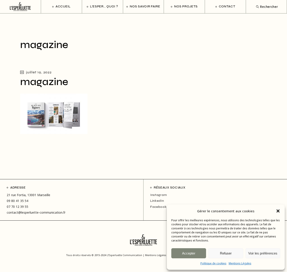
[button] (278, 211)
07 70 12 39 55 (17, 206)
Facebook (158, 207)
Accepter (188, 253)
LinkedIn (157, 201)
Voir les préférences (262, 253)
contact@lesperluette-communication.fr (36, 212)
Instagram (158, 195)
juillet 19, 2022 (39, 72)
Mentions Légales (240, 263)
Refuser (226, 253)
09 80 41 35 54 (17, 201)
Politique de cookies (213, 263)
